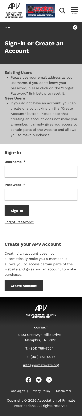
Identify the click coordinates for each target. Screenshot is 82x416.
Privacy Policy (40, 391)
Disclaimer (63, 391)
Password (15, 185)
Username (15, 162)
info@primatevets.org (41, 365)
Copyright (18, 391)
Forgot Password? (19, 222)
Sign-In (17, 211)
